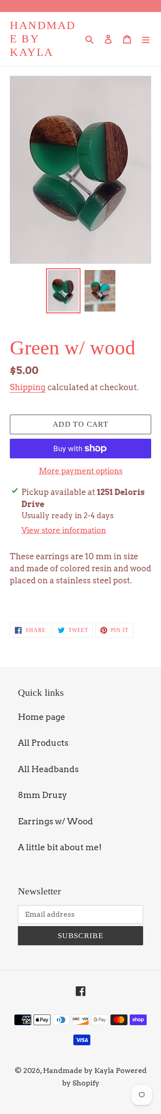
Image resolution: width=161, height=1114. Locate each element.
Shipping (28, 387)
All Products (43, 743)
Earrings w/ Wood (55, 821)
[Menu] (145, 39)
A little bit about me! (60, 847)
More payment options (81, 470)
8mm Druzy (42, 795)
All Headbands (48, 769)
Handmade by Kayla (43, 38)
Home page (41, 717)
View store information (63, 530)
